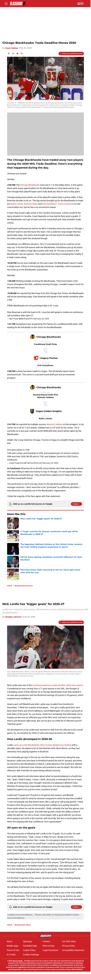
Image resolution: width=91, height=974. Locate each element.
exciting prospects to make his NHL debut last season (57, 685)
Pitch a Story (49, 946)
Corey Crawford (65, 204)
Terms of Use (13, 950)
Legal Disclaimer (50, 950)
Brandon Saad (30, 204)
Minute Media (18, 961)
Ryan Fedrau (11, 48)
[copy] (21, 53)
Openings (27, 941)
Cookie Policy (29, 950)
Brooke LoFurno (13, 617)
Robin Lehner (17, 204)
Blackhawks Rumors (24, 586)
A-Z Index (11, 954)
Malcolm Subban (55, 424)
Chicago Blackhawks (30, 185)
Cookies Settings (31, 954)
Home (9, 586)
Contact (46, 941)
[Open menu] (6, 3)
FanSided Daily (30, 946)
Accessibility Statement (73, 950)
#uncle (14, 460)
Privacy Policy (68, 946)
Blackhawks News (23, 925)
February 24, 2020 (41, 318)
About (9, 941)
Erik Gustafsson (49, 204)
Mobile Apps (12, 946)
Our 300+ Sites (69, 941)
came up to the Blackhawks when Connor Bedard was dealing (42, 745)
